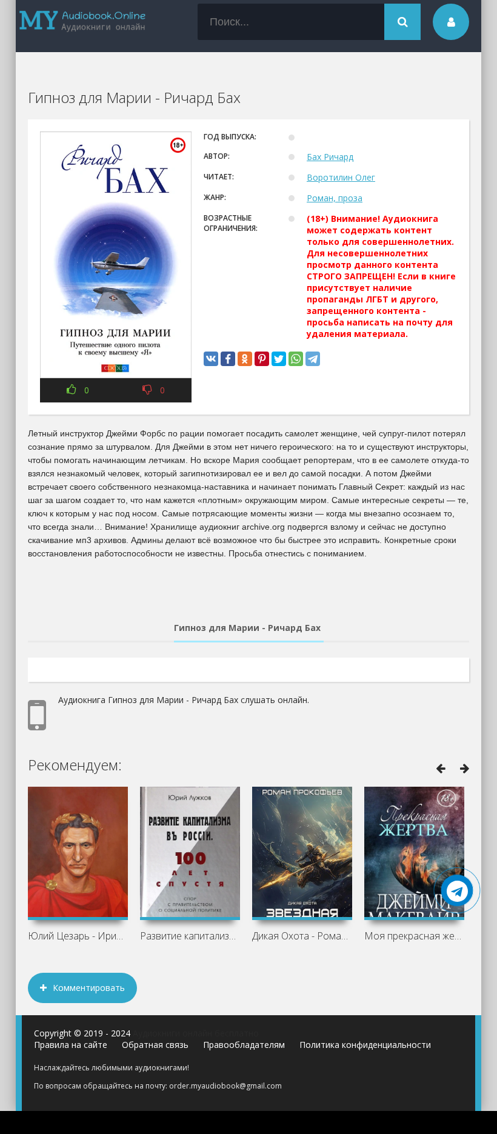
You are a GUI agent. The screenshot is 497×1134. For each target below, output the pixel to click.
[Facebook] (228, 359)
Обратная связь (155, 1044)
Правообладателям (244, 1044)
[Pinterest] (262, 359)
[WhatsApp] (296, 359)
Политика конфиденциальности (365, 1044)
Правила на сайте (70, 1044)
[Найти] (402, 22)
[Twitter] (279, 359)
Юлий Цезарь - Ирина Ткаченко (78, 935)
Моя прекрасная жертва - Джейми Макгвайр (414, 935)
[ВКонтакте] (211, 359)
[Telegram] (312, 359)
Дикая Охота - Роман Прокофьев (302, 935)
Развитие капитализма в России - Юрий (190, 935)
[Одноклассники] (245, 359)
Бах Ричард (330, 156)
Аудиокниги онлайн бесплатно (196, 1033)
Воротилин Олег (341, 177)
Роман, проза (334, 198)
